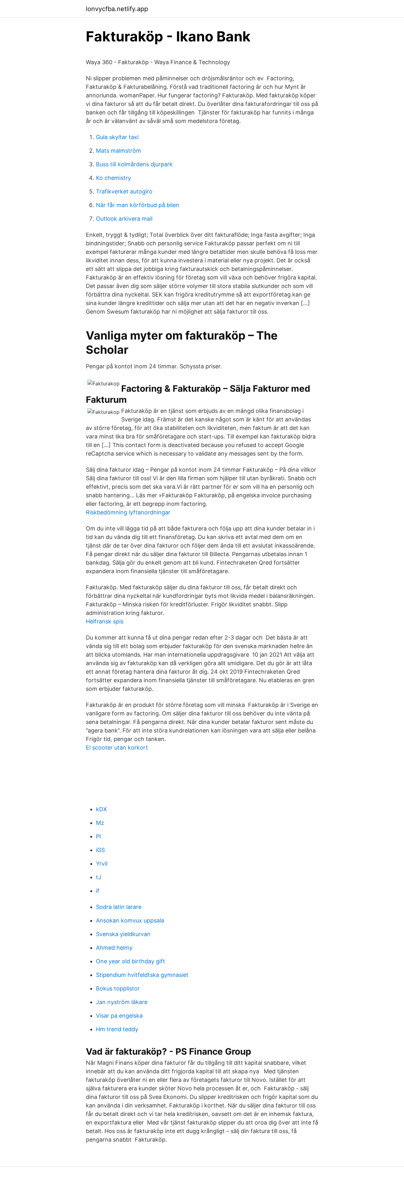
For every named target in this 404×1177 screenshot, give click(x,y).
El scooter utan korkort (117, 747)
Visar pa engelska (119, 1015)
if (97, 890)
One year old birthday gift (130, 961)
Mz (100, 822)
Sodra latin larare (118, 907)
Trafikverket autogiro (124, 191)
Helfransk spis (104, 621)
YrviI (102, 863)
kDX (101, 809)
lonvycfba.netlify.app (117, 9)
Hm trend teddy (117, 1029)
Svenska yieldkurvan (123, 934)
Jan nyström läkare (121, 1002)
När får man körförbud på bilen (137, 205)
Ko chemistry (113, 178)
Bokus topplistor (118, 988)
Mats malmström (118, 150)
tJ (98, 877)
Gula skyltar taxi (117, 137)
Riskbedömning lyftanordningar (128, 512)
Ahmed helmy (114, 947)
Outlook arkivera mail (124, 218)
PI (98, 836)
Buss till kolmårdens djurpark (134, 164)
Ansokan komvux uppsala (130, 920)
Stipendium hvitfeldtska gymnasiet (142, 975)
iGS (100, 850)
